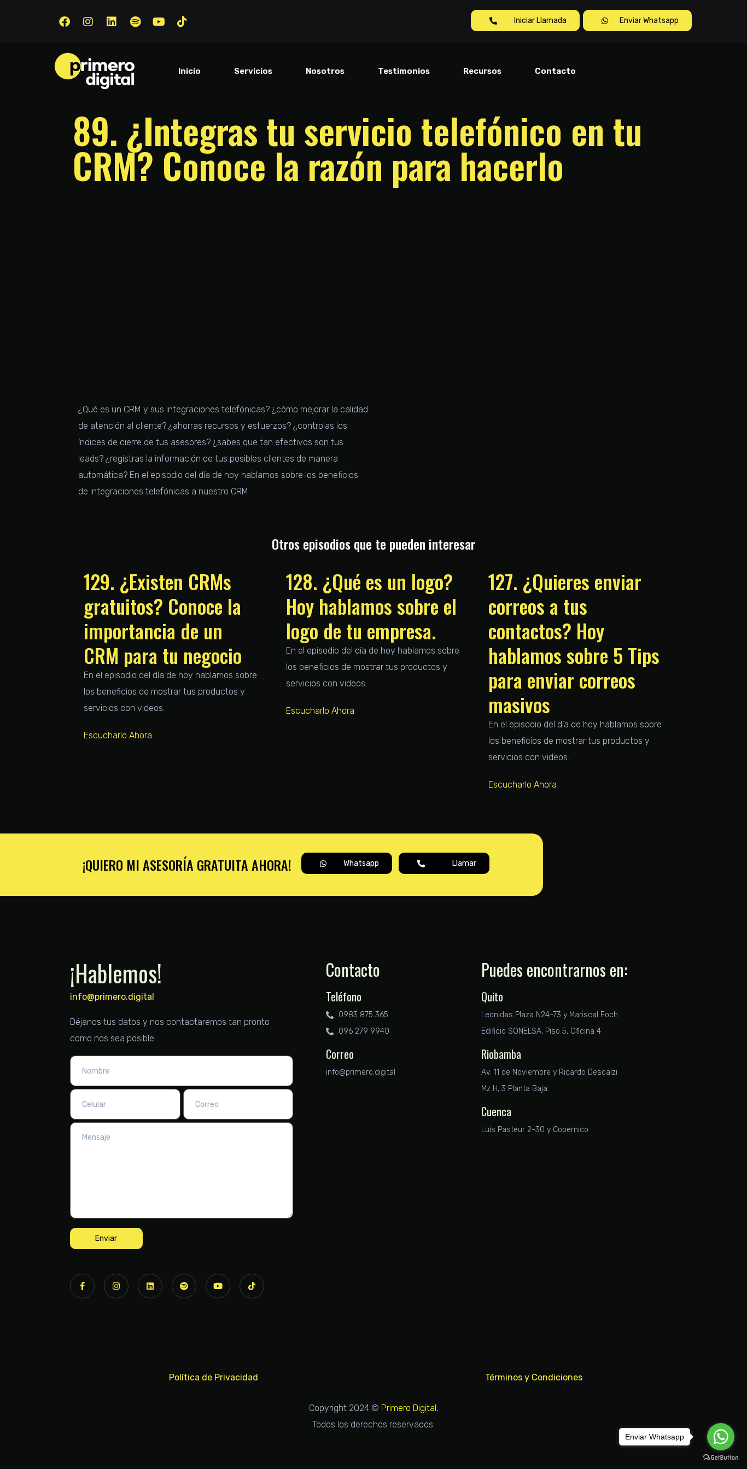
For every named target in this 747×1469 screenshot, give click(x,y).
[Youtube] (159, 22)
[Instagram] (88, 22)
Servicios (253, 71)
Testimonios (404, 71)
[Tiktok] (182, 22)
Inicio (189, 71)
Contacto (555, 71)
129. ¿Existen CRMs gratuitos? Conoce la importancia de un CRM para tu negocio (163, 618)
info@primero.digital (112, 997)
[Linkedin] (111, 22)
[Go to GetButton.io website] (720, 1457)
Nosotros (325, 71)
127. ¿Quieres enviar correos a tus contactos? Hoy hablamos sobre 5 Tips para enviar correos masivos (574, 643)
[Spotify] (135, 22)
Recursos (482, 71)
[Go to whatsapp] (720, 1436)
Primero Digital (408, 1408)
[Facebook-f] (82, 1286)
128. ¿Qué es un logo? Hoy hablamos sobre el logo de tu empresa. (371, 606)
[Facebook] (64, 22)
